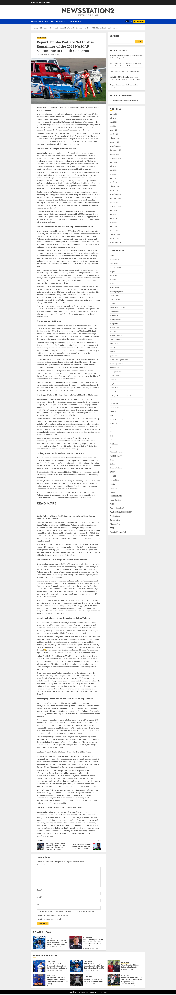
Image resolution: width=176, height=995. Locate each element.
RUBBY (112, 472)
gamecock (113, 356)
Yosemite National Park (118, 532)
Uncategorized (75, 21)
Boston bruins (114, 288)
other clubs (114, 440)
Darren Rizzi (114, 316)
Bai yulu (112, 272)
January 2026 (114, 142)
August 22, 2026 (53, 947)
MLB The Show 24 (116, 404)
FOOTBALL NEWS (116, 352)
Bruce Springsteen (116, 292)
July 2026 (113, 118)
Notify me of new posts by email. (49, 919)
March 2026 (114, 134)
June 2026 (113, 122)
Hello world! (134, 101)
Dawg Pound (114, 324)
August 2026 (114, 114)
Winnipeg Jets (115, 524)
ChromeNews (94, 992)
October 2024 (114, 202)
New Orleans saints (116, 420)
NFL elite (113, 432)
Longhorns (113, 384)
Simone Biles (114, 480)
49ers (112, 256)
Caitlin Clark (114, 296)
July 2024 (113, 214)
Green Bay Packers (116, 364)
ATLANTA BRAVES (37, 21)
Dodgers (113, 332)
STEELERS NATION (116, 496)
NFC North (113, 424)
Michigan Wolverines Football (120, 396)
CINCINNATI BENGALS (118, 308)
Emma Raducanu (116, 340)
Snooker (113, 484)
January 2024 (114, 238)
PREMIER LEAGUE (61, 21)
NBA (52, 21)
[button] (131, 21)
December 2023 (115, 242)
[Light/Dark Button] (127, 21)
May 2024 (113, 222)
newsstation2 (88, 10)
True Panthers (115, 516)
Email (39, 897)
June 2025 (113, 170)
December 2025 (115, 146)
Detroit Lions (114, 328)
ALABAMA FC (114, 260)
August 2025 (114, 162)
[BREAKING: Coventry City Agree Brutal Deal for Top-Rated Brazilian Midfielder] (39, 942)
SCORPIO (113, 476)
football (112, 348)
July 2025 (113, 166)
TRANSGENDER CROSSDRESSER (121, 512)
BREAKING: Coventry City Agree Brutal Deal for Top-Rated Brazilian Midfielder (57, 942)
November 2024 (115, 198)
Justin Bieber (114, 368)
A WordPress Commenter (119, 101)
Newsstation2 (42, 55)
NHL (111, 436)
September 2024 (115, 206)
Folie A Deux (114, 344)
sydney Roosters (115, 500)
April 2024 (113, 226)
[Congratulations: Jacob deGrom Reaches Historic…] (76, 980)
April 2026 (113, 130)
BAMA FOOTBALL (116, 276)
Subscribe (140, 21)
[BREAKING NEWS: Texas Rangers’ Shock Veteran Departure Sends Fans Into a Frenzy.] (39, 980)
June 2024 (113, 218)
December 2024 (115, 194)
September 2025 (115, 158)
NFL (111, 428)
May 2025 (113, 174)
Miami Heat (114, 388)
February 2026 (115, 138)
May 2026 (113, 126)
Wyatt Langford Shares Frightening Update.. (125, 71)
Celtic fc (112, 304)
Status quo (113, 488)
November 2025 (115, 150)
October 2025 (114, 154)
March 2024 (114, 230)
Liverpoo (113, 380)
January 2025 (114, 190)
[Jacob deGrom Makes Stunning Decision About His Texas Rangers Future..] (39, 966)
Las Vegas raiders (116, 372)
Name (39, 890)
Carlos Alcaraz (115, 300)
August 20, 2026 (90, 948)
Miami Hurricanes (116, 392)
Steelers (112, 492)
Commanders (114, 312)
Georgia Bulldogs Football (119, 360)
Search (114, 35)
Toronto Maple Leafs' (117, 508)
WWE (112, 528)
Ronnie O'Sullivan (116, 468)
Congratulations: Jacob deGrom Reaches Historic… (94, 980)
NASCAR (113, 412)
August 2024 (114, 210)
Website (39, 904)
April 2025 (113, 178)
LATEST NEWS (115, 376)
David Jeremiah (115, 320)
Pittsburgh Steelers (116, 452)
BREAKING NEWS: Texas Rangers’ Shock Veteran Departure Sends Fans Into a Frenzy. (125, 78)
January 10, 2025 (54, 55)
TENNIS (112, 504)
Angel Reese (114, 264)
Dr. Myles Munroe (116, 336)
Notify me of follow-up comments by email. (53, 915)
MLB (46, 21)
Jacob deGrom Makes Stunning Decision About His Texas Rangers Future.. (126, 57)
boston (112, 284)
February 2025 (115, 186)
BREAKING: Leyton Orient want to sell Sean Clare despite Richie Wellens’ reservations (93, 943)
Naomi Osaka (114, 408)
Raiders (112, 464)
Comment (41, 865)
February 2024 (115, 234)
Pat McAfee (114, 444)
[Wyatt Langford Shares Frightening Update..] (114, 966)
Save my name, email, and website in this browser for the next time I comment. (66, 911)
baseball (113, 280)
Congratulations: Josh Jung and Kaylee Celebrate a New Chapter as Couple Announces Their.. (131, 980)
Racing (112, 460)
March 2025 (114, 182)
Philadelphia (114, 448)
